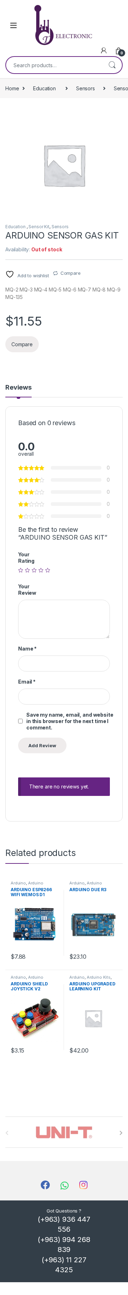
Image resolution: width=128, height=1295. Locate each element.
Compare (70, 273)
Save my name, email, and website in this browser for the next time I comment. (69, 721)
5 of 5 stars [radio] (47, 570)
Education (45, 88)
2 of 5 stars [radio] (27, 570)
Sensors (85, 88)
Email (27, 682)
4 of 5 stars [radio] (40, 570)
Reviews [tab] (18, 387)
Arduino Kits (99, 977)
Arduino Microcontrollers (27, 885)
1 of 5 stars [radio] (20, 570)
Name (27, 649)
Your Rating (26, 557)
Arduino (18, 883)
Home (12, 88)
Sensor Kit (38, 226)
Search (112, 65)
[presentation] (121, 1132)
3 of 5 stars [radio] (34, 570)
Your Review (27, 589)
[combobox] (54, 65)
